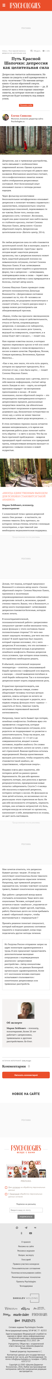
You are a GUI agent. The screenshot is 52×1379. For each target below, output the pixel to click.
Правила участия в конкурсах (26, 1264)
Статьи (4, 51)
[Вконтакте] (35, 1228)
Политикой (14, 1194)
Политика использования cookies (26, 1272)
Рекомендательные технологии (26, 1277)
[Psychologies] (25, 5)
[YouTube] (30, 1233)
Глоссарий (26, 1259)
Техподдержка (26, 1286)
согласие (16, 1187)
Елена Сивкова (21, 115)
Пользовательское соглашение (26, 1268)
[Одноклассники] (21, 1233)
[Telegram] (26, 1228)
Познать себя (26, 105)
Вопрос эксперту (26, 1255)
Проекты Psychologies (26, 1281)
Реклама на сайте (26, 1246)
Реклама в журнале (26, 1250)
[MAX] (17, 1228)
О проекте (26, 1242)
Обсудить (37, 51)
